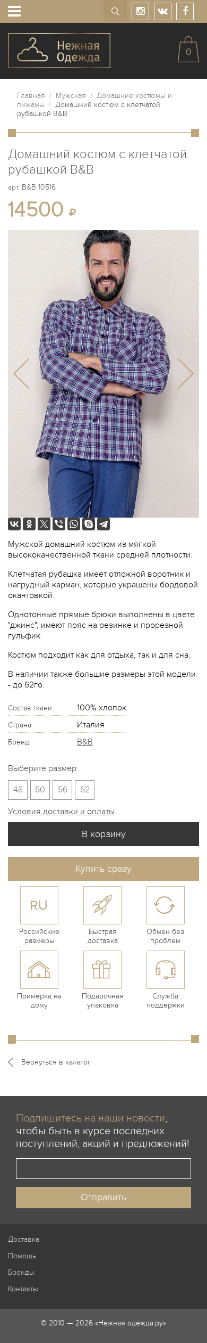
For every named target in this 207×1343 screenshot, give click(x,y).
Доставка (23, 1239)
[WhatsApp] (73, 524)
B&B (85, 741)
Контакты (23, 1288)
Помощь (22, 1255)
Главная (31, 95)
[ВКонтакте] (14, 524)
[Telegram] (103, 524)
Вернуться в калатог (56, 1062)
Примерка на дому (39, 1001)
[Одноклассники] (29, 524)
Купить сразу (103, 868)
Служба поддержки (165, 1001)
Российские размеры (39, 936)
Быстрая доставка (103, 936)
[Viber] (59, 524)
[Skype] (88, 524)
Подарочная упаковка (103, 1001)
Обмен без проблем (165, 936)
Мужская (71, 95)
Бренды (21, 1272)
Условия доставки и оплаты (61, 811)
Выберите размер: (43, 768)
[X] (44, 524)
